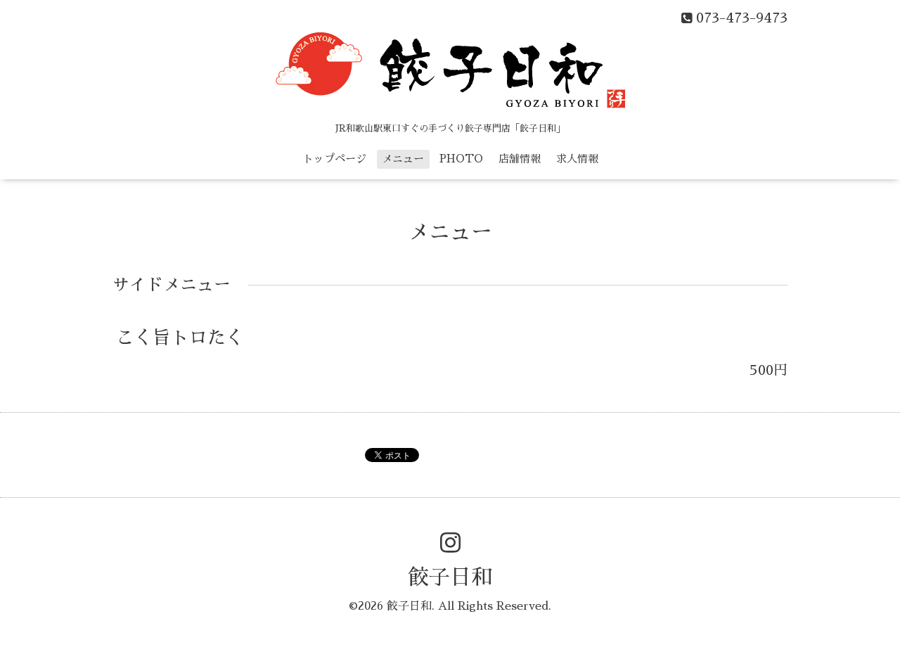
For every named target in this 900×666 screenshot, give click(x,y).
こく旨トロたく (180, 337)
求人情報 (577, 158)
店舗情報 (520, 158)
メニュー (403, 158)
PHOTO (461, 158)
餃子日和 (450, 577)
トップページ (334, 158)
